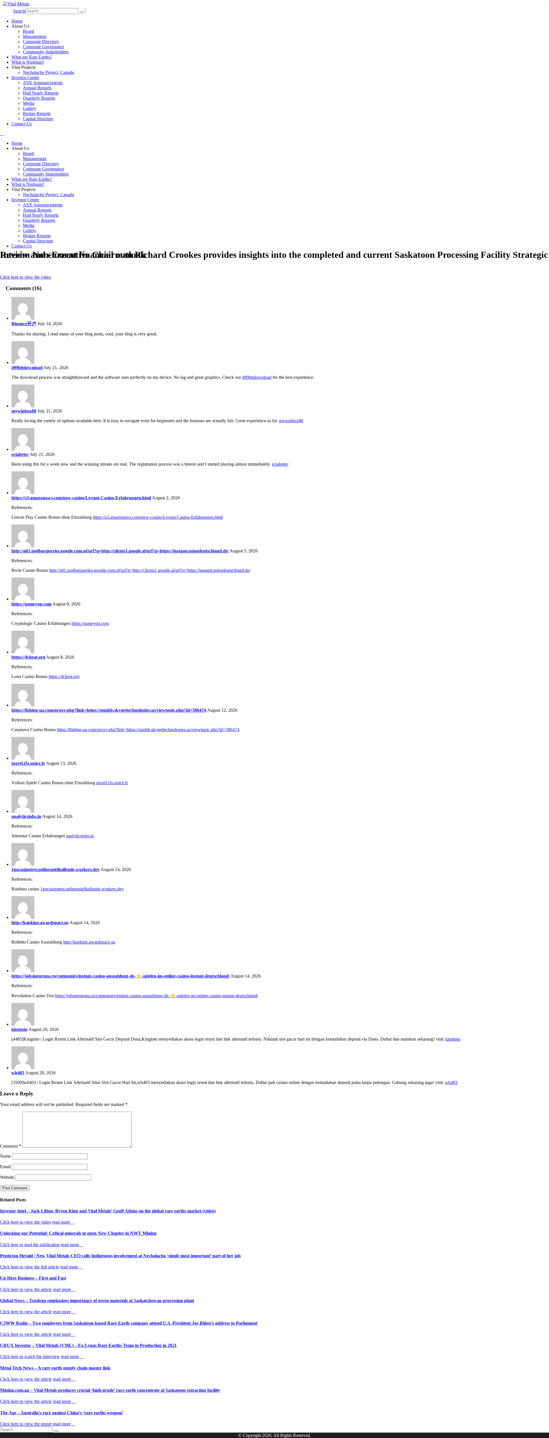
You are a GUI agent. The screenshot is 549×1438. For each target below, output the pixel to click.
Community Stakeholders (46, 51)
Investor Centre (25, 77)
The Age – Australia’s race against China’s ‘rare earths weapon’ (62, 1412)
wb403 (17, 1072)
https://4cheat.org (28, 657)
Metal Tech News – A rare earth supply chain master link (55, 1367)
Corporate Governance (43, 46)
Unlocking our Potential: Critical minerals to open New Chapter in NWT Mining (78, 1233)
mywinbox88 (23, 411)
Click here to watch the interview (30, 1356)
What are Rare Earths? (31, 57)
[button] (19, 11)
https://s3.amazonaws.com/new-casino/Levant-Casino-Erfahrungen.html (81, 497)
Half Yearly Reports (41, 92)
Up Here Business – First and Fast (33, 1278)
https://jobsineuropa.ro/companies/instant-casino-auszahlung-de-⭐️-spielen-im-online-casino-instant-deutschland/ (120, 976)
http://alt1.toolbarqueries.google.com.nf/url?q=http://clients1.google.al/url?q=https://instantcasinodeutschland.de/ (120, 550)
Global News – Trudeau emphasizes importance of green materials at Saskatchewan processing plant (97, 1300)
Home (17, 21)
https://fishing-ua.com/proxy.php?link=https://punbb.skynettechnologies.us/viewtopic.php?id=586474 (108, 710)
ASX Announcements (43, 82)
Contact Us (21, 123)
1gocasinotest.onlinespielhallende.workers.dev (55, 869)
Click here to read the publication (30, 1244)
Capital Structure (38, 118)
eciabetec (20, 454)
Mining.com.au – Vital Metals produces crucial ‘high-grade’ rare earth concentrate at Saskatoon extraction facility (110, 1390)
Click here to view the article (26, 1289)
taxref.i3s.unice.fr (28, 763)
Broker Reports (37, 113)
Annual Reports (37, 87)
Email (5, 1166)
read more (61, 1222)
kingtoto (19, 1029)
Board (28, 31)
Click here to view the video (25, 277)
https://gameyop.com (31, 604)
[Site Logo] (16, 3)
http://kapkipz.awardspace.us (40, 922)
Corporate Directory (41, 41)
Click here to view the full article (29, 1266)
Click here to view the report (25, 1423)
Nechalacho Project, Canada (48, 72)
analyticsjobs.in (26, 816)
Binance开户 (23, 323)
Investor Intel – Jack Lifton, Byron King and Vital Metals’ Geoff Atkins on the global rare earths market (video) (108, 1210)
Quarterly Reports (39, 98)
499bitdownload (27, 367)
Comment (10, 1146)
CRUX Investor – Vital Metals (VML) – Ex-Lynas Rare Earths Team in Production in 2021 (88, 1345)
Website (7, 1177)
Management (34, 36)
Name (5, 1156)
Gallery (29, 108)
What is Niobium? (27, 62)
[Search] (81, 12)
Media (28, 103)
